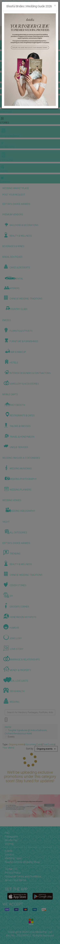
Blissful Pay (11, 840)
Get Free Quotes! (11, 5)
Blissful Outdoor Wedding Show (22, 862)
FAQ (7, 832)
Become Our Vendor (12, 1)
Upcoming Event (33, 744)
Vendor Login (31, 1)
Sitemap (9, 843)
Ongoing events (16, 744)
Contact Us (11, 869)
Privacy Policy (13, 872)
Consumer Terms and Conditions (23, 876)
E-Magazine (11, 836)
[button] (2, 33)
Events (8, 850)
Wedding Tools (13, 858)
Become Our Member (31, 5)
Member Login (9, 8)
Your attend (8, 747)
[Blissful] (17, 896)
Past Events (49, 744)
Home (8, 727)
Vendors (9, 854)
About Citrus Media (15, 880)
